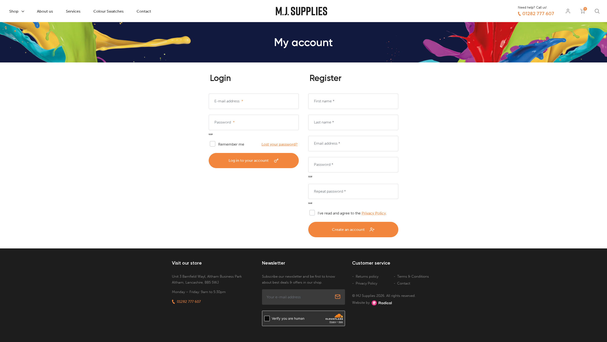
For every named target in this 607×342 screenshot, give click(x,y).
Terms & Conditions (413, 276)
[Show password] (210, 134)
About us (45, 11)
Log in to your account (249, 160)
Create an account (348, 229)
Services (73, 11)
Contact (144, 11)
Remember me (231, 144)
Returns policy (367, 276)
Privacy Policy (374, 213)
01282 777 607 (538, 13)
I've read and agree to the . (352, 213)
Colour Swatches (108, 11)
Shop (13, 11)
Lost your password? (280, 144)
